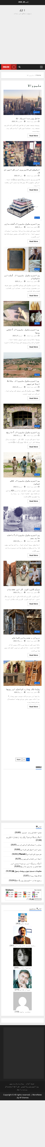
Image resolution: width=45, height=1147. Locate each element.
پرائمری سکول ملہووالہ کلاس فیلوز (22, 464)
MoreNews (37, 1094)
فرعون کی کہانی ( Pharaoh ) (30, 854)
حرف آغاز (30, 1083)
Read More (33, 136)
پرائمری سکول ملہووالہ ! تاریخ (22, 416)
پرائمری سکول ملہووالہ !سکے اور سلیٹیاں (22, 259)
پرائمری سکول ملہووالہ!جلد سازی (22, 208)
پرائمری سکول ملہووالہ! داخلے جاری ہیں (22, 519)
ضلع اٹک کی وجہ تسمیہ (31, 832)
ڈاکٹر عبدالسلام (32, 121)
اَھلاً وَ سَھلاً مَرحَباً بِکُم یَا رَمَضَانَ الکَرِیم (24, 837)
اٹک (23, 9)
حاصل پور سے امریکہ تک (22, 102)
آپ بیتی (36, 112)
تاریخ (37, 218)
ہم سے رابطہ (22, 1089)
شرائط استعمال (12, 1086)
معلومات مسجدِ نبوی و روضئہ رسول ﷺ (27, 871)
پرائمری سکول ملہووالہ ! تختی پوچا (22, 313)
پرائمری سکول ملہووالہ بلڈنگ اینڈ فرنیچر (22, 365)
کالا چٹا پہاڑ (35, 875)
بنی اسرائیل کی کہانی (31, 849)
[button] (41, 67)
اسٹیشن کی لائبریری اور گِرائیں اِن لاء (22, 153)
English (6, 66)
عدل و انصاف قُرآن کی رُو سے (29, 844)
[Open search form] (19, 67)
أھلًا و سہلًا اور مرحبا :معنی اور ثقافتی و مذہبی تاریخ (26, 865)
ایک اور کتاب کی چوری (31, 858)
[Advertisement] (22, 39)
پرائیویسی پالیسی (30, 1086)
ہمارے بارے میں (16, 1083)
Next (19, 759)
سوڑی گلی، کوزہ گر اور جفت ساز (22, 573)
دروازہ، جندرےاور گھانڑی (22, 622)
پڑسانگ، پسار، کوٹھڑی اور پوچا (22, 673)
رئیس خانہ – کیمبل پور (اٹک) (28, 880)
